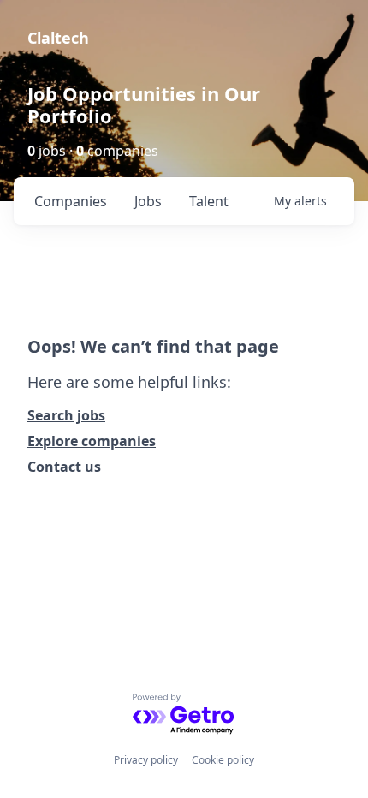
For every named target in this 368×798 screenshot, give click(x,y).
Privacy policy (146, 760)
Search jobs (66, 415)
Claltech (58, 37)
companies (70, 201)
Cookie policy (223, 760)
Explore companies (91, 441)
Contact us (64, 466)
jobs (148, 201)
